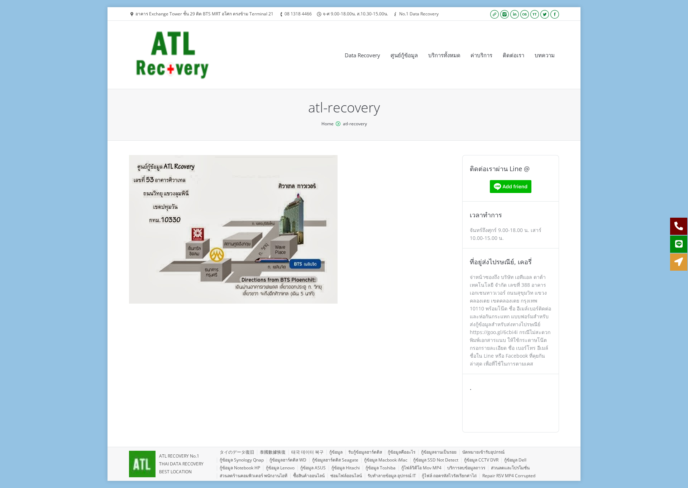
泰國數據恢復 (273, 452)
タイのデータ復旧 (237, 452)
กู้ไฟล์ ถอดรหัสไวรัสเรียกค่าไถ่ (449, 476)
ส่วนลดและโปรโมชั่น (510, 468)
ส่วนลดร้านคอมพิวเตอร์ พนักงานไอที (253, 476)
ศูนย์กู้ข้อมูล (404, 55)
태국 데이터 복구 (307, 452)
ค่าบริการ (481, 55)
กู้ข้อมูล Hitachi (345, 468)
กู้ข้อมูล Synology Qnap (242, 460)
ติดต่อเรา (513, 55)
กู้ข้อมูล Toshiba (381, 468)
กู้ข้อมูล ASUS (313, 468)
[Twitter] (544, 14)
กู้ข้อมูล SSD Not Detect (435, 460)
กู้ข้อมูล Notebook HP (240, 468)
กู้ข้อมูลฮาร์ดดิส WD (287, 460)
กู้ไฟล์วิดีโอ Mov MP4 (421, 468)
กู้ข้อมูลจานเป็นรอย (439, 452)
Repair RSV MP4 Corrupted (508, 476)
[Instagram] (504, 14)
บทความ (545, 55)
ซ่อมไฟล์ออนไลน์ (346, 476)
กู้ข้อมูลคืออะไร (401, 452)
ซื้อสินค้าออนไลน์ (309, 476)
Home (327, 124)
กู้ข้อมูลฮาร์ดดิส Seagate (335, 460)
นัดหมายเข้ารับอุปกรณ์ (483, 452)
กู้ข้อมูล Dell (515, 460)
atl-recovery (355, 124)
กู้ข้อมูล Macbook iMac (385, 460)
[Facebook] (554, 14)
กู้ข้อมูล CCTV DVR (481, 460)
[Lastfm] (524, 14)
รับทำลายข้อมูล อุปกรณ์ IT (392, 476)
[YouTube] (534, 14)
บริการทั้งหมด (444, 55)
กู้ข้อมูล (336, 452)
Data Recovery (362, 55)
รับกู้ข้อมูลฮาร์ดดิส (365, 452)
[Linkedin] (514, 14)
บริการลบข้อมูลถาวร (466, 468)
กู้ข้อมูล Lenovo (280, 468)
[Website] (494, 14)
